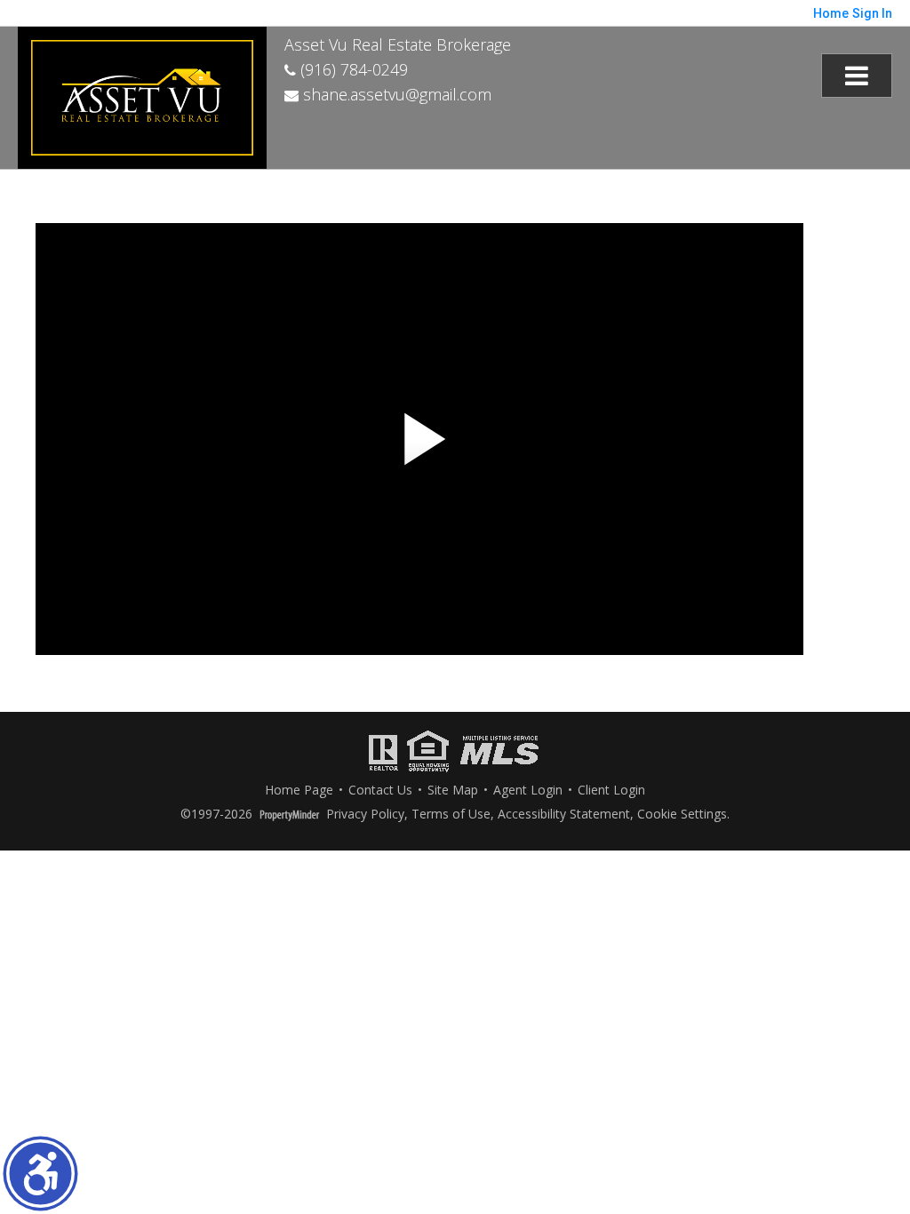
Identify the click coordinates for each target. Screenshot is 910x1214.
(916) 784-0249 (352, 69)
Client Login (611, 790)
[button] (40, 1173)
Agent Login (528, 790)
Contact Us (380, 790)
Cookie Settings (682, 814)
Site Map (452, 790)
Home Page (299, 790)
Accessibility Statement (564, 814)
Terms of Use (451, 814)
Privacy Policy (365, 814)
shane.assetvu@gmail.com (395, 94)
